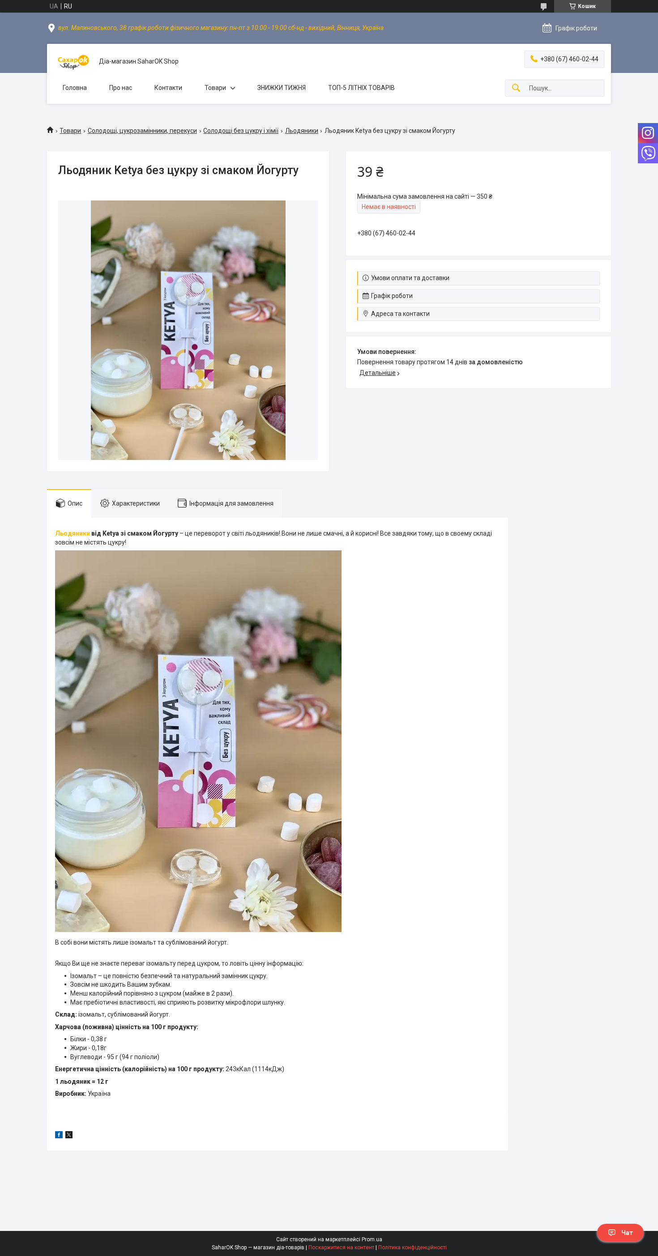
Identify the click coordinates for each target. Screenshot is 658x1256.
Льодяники (301, 130)
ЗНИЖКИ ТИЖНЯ (281, 87)
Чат (627, 1232)
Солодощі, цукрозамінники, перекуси (142, 130)
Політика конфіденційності (412, 1247)
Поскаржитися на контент (341, 1247)
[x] (69, 1136)
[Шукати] (516, 88)
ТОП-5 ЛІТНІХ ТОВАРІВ (361, 87)
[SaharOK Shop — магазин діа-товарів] (73, 61)
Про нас (120, 87)
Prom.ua (372, 1239)
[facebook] (59, 1136)
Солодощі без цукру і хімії (240, 130)
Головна (75, 87)
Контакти (168, 87)
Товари (215, 87)
